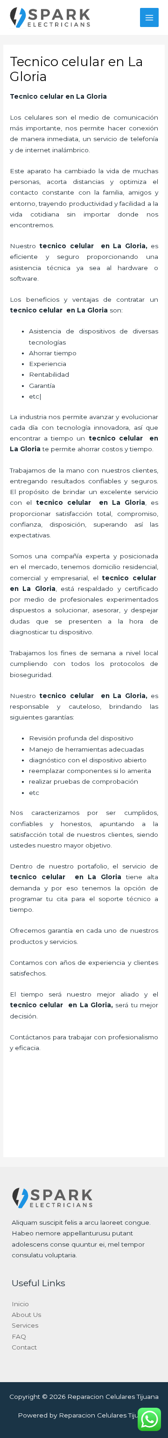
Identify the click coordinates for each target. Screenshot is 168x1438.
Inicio (20, 1304)
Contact (24, 1347)
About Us (26, 1314)
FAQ (19, 1336)
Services (25, 1325)
